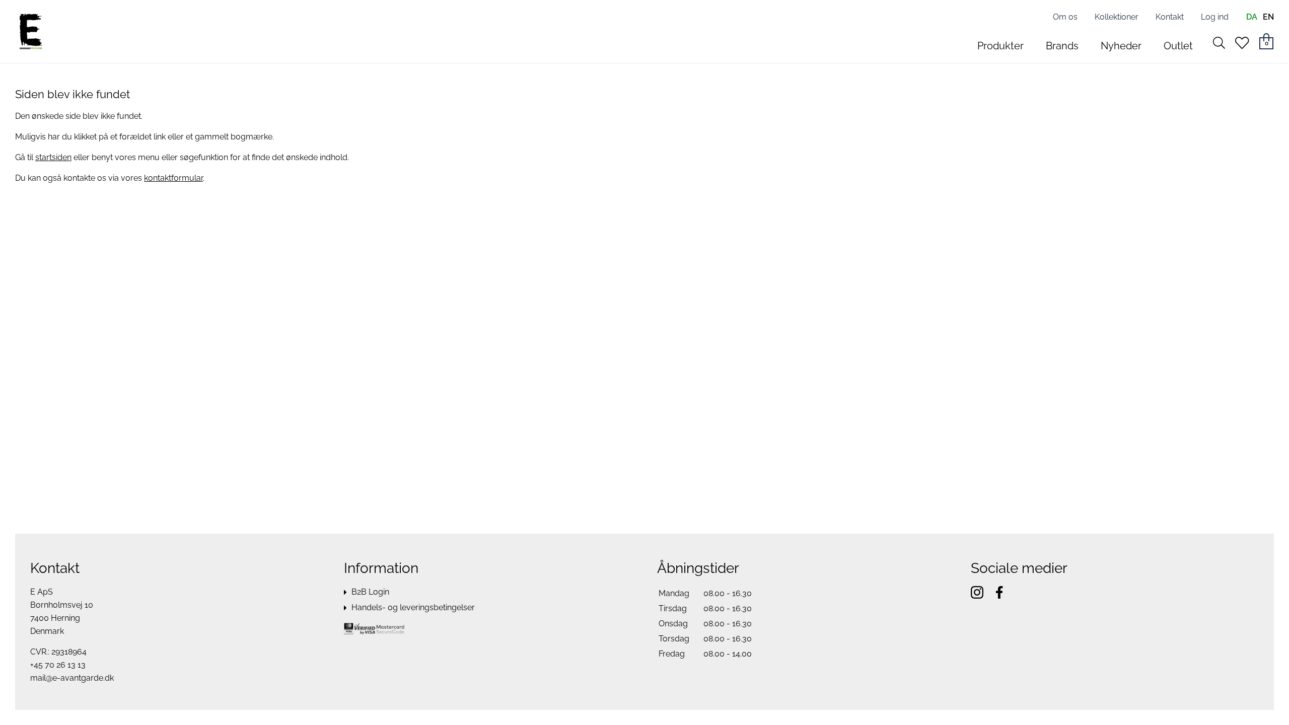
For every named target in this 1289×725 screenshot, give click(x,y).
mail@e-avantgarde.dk (72, 678)
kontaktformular (173, 178)
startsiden (53, 157)
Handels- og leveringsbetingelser (413, 607)
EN (1268, 17)
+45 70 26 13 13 (58, 665)
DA (1251, 17)
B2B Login (370, 592)
